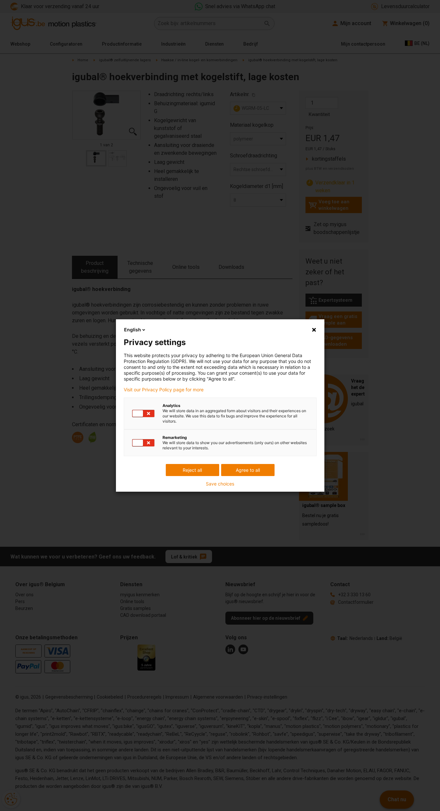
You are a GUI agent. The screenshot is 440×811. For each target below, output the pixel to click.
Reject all (192, 470)
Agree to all (248, 470)
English (132, 329)
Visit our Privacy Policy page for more (164, 389)
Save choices (220, 483)
